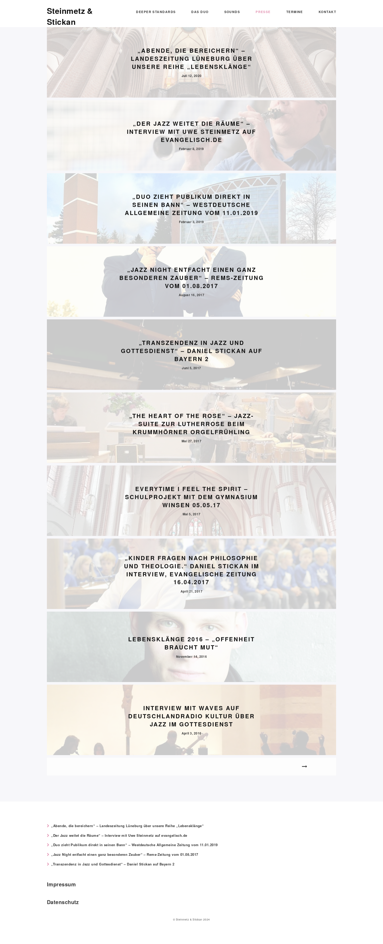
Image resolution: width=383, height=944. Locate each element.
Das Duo (199, 11)
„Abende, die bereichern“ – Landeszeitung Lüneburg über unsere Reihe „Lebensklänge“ (127, 825)
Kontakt (327, 11)
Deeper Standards (156, 11)
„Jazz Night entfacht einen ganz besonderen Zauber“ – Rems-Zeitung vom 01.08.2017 (124, 854)
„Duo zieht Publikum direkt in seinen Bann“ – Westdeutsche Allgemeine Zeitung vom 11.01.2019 (134, 844)
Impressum (61, 884)
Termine (294, 11)
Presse (263, 11)
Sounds (232, 11)
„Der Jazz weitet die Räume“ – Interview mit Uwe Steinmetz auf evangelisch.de (119, 835)
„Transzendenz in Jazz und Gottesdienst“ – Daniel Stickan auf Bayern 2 (112, 864)
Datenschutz (63, 902)
